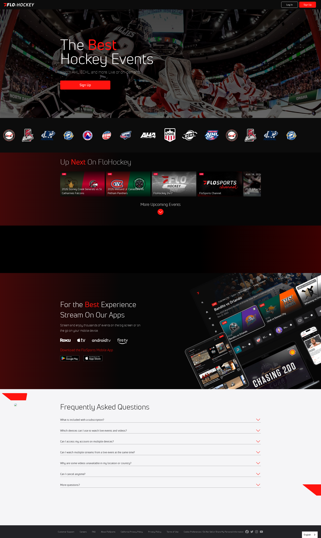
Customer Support (66, 531)
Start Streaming (82, 187)
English (307, 534)
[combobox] (310, 534)
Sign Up (308, 4)
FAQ (93, 531)
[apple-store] (92, 366)
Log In (289, 4)
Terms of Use (172, 531)
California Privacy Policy (132, 531)
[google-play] (69, 366)
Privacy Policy (154, 531)
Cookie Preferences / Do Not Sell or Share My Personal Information (214, 531)
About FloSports (108, 531)
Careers (83, 531)
